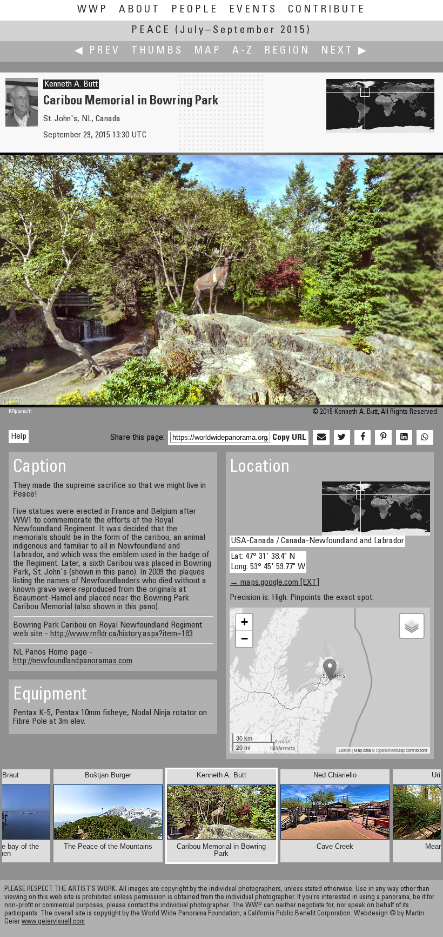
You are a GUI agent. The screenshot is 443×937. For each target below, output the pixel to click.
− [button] (244, 638)
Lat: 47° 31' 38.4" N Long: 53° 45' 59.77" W (268, 561)
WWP (92, 10)
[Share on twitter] (342, 437)
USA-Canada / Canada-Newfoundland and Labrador (317, 541)
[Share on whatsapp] (425, 437)
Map (208, 51)
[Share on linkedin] (404, 437)
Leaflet (345, 750)
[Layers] (412, 626)
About (139, 10)
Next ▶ (344, 51)
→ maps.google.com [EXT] (274, 582)
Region (287, 51)
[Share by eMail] (321, 437)
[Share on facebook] (362, 437)
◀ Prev (97, 51)
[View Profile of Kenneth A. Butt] (21, 124)
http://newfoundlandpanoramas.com (72, 661)
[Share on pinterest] (383, 437)
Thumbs (157, 51)
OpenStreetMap (390, 750)
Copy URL (289, 437)
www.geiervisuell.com (53, 922)
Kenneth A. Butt (71, 84)
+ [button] (244, 622)
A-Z (243, 51)
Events (253, 10)
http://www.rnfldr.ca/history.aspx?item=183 (121, 634)
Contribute (327, 10)
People (194, 10)
